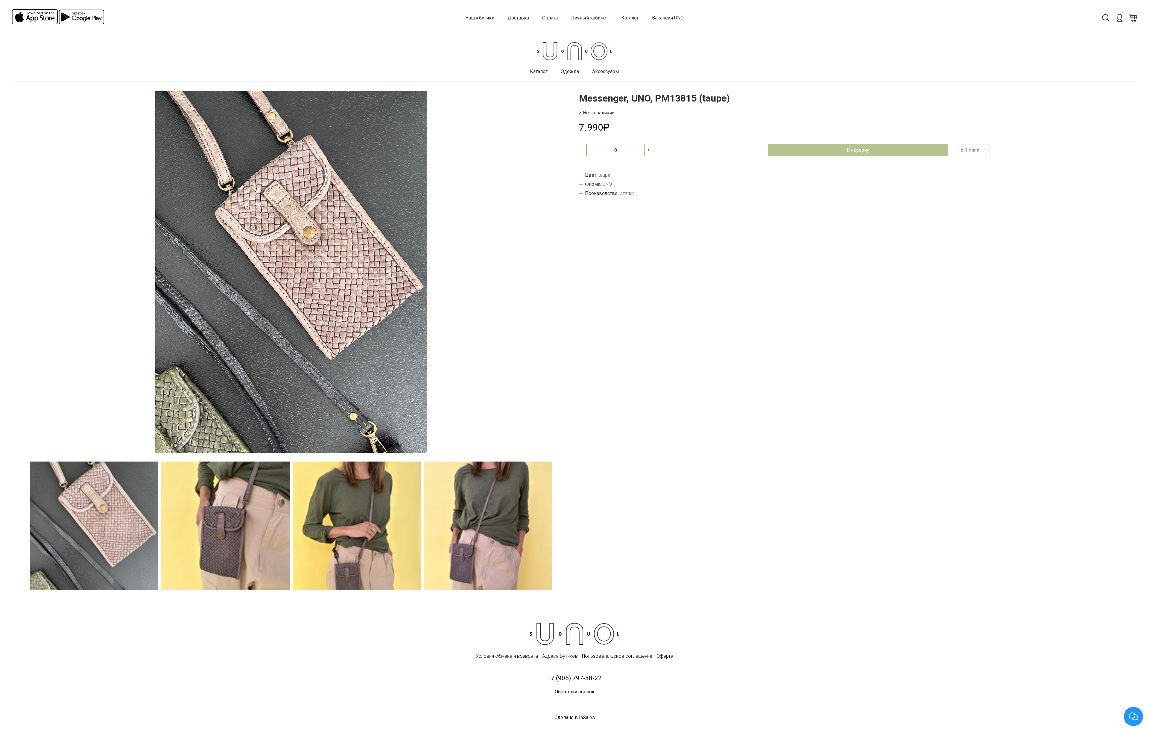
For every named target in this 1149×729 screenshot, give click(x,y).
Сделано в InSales (574, 717)
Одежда (570, 71)
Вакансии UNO (668, 18)
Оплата (550, 18)
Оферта (664, 656)
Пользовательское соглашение (617, 656)
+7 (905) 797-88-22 (574, 678)
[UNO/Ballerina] (574, 51)
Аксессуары (605, 71)
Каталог (630, 18)
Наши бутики (479, 18)
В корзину (858, 150)
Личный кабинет (589, 18)
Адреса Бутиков (560, 656)
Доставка (518, 18)
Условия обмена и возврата (507, 656)
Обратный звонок (575, 692)
